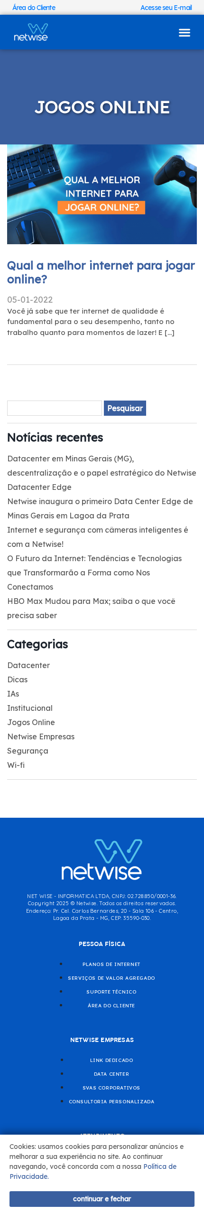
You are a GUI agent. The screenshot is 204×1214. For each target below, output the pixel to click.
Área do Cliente (33, 7)
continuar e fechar (102, 1199)
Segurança (27, 750)
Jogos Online (31, 722)
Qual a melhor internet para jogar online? (101, 272)
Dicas (17, 679)
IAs (13, 693)
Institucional (30, 708)
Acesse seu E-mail (166, 7)
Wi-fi (16, 765)
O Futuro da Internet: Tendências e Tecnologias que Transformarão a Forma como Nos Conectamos (94, 573)
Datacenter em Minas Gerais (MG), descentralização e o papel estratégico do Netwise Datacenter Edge (101, 473)
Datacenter (28, 665)
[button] (185, 32)
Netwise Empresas (40, 736)
